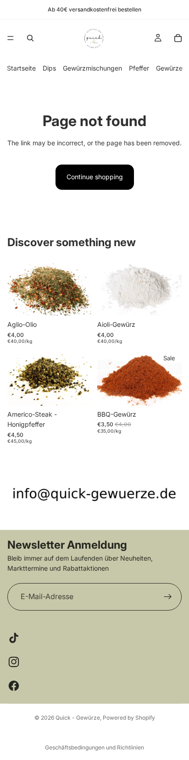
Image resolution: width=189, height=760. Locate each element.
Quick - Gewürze (78, 717)
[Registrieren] (168, 596)
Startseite (21, 68)
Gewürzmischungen (92, 68)
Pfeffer (139, 68)
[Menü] (10, 38)
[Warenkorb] (178, 38)
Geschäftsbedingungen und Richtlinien (94, 747)
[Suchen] (30, 38)
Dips (49, 68)
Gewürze (169, 68)
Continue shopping (95, 177)
